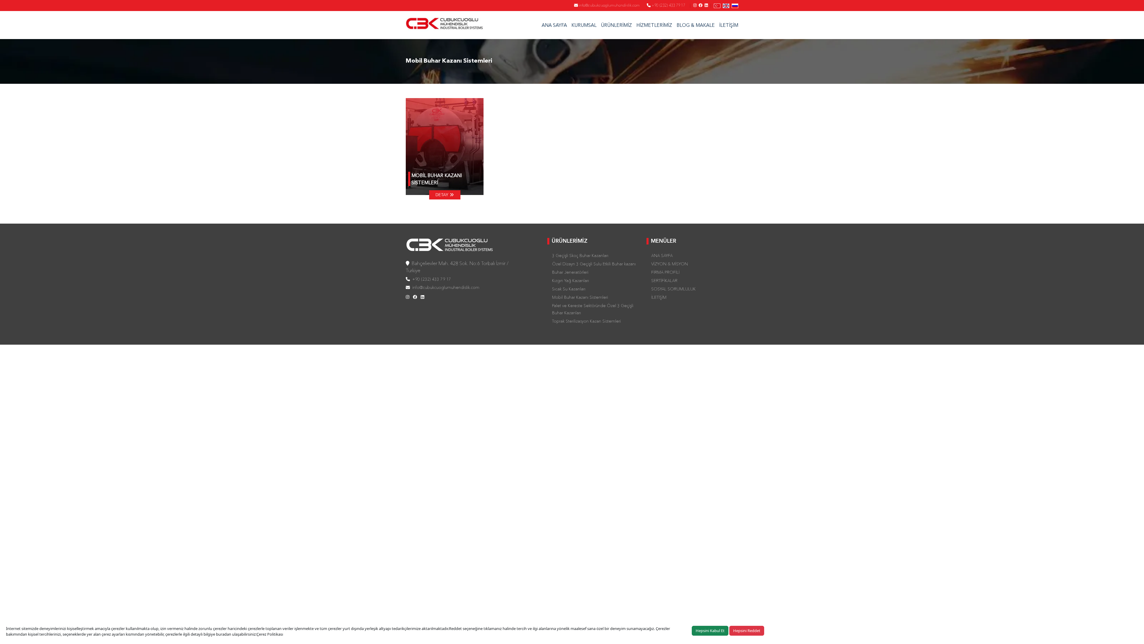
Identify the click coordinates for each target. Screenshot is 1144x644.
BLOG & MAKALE (696, 25)
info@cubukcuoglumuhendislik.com (609, 5)
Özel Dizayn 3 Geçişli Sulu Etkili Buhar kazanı (594, 264)
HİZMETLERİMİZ (654, 25)
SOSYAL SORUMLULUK (673, 289)
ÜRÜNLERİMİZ (616, 25)
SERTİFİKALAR (664, 280)
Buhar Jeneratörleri (570, 272)
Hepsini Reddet (746, 630)
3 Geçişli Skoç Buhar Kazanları (580, 255)
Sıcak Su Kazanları (568, 289)
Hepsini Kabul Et (710, 630)
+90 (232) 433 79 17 (668, 5)
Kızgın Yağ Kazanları (570, 280)
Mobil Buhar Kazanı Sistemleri (580, 297)
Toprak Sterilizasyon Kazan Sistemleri (586, 321)
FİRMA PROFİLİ (665, 272)
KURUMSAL (583, 25)
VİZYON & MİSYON (669, 264)
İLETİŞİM (728, 25)
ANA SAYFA (554, 25)
